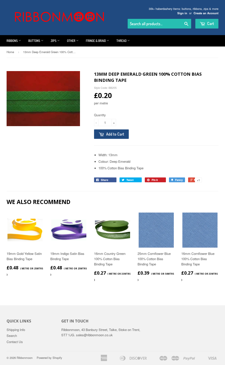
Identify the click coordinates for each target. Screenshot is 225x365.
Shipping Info (16, 329)
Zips (54, 41)
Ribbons (12, 41)
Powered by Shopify (49, 358)
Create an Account (206, 13)
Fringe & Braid (96, 41)
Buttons (34, 41)
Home (10, 52)
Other (71, 41)
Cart (210, 23)
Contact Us (15, 341)
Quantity (100, 115)
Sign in (182, 13)
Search (12, 335)
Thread (121, 41)
